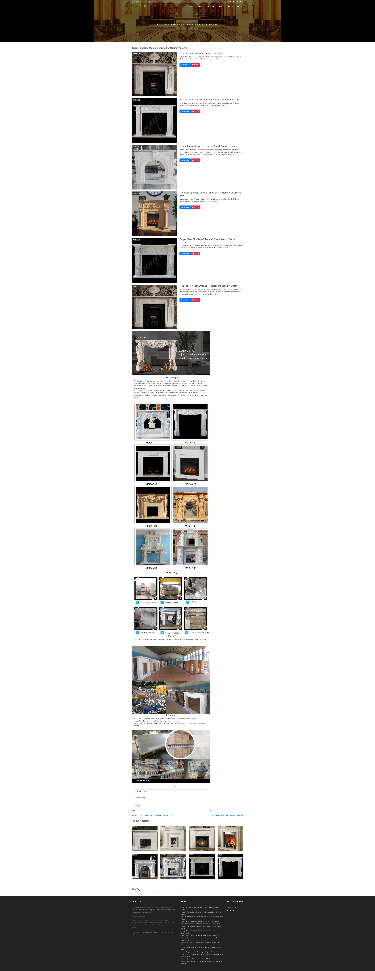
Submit (153, 40)
